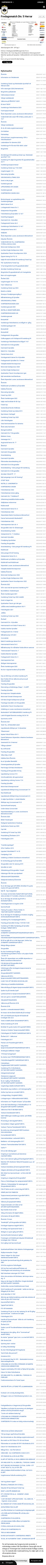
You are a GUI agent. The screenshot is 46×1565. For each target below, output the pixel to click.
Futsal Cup (4, 405)
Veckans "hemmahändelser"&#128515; (13, 1144)
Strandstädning (6, 455)
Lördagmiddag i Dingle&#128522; (12, 1095)
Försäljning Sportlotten (8, 540)
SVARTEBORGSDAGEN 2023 (10, 304)
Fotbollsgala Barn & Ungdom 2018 (12, 904)
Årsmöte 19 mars (6, 1219)
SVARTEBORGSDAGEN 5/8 (9, 313)
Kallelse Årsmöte (6, 389)
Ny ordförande (5, 749)
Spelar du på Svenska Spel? (10, 990)
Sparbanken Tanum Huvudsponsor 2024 (14, 253)
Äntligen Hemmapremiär (9, 663)
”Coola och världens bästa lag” (11, 1413)
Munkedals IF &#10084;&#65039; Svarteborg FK (16, 712)
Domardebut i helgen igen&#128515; (12, 1124)
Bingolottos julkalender (8, 92)
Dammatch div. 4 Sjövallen (9, 220)
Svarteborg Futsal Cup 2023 (10, 417)
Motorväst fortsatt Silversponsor (11, 696)
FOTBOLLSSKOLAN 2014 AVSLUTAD (12, 1526)
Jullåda (3, 613)
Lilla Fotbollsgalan (7, 420)
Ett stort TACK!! (5, 104)
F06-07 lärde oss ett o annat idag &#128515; (15, 1189)
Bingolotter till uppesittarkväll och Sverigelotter (16, 272)
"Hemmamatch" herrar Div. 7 (10, 651)
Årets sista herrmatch (8, 427)
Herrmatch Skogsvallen (8, 452)
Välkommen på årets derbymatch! (12, 1431)
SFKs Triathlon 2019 (7, 848)
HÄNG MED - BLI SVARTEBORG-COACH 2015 (15, 1453)
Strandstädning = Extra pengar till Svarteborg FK (16, 546)
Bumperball (4, 319)
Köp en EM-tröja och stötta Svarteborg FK (14, 676)
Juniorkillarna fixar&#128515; (10, 1198)
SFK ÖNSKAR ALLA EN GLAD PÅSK (12, 1456)
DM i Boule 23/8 (6, 1340)
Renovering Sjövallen (7, 174)
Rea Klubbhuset (6, 793)
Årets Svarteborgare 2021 (9, 594)
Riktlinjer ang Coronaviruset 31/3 (11, 802)
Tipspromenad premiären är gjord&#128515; (15, 1195)
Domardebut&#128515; (8, 1135)
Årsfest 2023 (5, 278)
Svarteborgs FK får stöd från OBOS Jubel (14, 145)
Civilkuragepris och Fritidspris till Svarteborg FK (16, 338)
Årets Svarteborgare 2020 (9, 666)
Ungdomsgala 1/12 (7, 171)
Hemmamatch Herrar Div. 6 (9, 509)
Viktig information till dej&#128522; (12, 1213)
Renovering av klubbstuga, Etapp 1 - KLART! (15, 687)
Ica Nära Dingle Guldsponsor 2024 (12, 250)
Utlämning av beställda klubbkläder (12, 984)
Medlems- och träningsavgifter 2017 (12, 1141)
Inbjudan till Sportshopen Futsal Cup (12, 1488)
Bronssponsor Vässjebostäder (11, 693)
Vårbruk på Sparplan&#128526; (11, 1202)
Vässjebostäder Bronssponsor (11, 364)
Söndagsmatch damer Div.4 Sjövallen (13, 357)
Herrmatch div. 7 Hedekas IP (10, 496)
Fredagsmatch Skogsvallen (10, 335)
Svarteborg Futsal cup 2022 (10, 616)
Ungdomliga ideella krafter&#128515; (13, 1086)
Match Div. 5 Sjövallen (8, 351)
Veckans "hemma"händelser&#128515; (13, 1127)
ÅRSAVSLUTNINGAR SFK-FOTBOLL (12, 1485)
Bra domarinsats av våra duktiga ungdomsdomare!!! (17, 1437)
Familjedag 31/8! (6, 854)
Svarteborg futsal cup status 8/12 (11, 411)
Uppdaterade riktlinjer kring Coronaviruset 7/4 (15, 790)
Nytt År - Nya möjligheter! (9, 891)
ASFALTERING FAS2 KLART (9, 1507)
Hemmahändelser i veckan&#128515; (13, 1138)
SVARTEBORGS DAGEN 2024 (10, 193)
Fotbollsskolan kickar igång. (10, 493)
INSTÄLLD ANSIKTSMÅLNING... (11, 310)
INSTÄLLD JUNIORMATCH (9, 483)
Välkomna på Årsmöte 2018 (10, 1003)
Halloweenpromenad (7, 95)
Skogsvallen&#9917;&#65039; (10, 973)
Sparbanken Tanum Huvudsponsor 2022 (14, 581)
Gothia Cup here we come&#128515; (12, 1092)
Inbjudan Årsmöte (6, 239)
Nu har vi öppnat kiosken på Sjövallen (13, 669)
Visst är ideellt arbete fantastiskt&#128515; (15, 1020)
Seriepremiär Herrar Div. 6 (9, 556)
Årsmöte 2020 (5, 816)
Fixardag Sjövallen (7, 690)
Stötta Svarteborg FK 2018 (9, 1024)
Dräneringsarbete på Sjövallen (10, 764)
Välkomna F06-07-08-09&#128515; (12, 1109)
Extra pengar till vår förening (10, 553)
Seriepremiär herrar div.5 (8, 229)
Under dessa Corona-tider (9, 808)
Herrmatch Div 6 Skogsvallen (10, 471)
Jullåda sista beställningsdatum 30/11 (13, 606)
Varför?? (3, 1148)
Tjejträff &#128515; (7, 1305)
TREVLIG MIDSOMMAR (8, 1532)
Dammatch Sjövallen (7, 348)
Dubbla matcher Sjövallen (9, 628)
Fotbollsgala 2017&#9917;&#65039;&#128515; (16, 1033)
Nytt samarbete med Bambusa (10, 376)
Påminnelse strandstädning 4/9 (11, 461)
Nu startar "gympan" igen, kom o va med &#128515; (17, 1337)
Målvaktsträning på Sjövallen (10, 297)
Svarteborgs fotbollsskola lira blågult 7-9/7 (15, 341)
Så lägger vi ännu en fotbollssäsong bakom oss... (17, 1396)
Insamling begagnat (7, 217)
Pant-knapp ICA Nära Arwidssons (11, 767)
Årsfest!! (3, 619)
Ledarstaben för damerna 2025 (11, 142)
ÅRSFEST (4, 446)
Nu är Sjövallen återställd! (9, 761)
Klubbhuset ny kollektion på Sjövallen (13, 386)
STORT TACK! (5, 480)
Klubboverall (5, 505)
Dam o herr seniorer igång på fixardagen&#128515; (17, 1159)
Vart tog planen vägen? (8, 1481)
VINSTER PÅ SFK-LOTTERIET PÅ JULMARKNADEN (16, 1386)
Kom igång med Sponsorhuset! (11, 1243)
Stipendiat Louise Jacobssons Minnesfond (15, 565)
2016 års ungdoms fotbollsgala (11, 1265)
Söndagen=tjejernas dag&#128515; (12, 1225)
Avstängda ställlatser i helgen (10, 1051)
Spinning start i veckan (8, 1343)
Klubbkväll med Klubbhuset (10, 562)
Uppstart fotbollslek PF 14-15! (10, 851)
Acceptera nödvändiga (19, 1561)
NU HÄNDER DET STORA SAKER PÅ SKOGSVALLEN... (18, 1504)
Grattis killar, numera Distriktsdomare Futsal (15, 1286)
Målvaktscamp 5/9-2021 (8, 635)
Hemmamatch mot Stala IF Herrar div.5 (13, 625)
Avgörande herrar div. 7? (8, 442)
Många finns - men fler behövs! (11, 1450)
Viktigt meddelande (7, 125)
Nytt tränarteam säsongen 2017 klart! (12, 1273)
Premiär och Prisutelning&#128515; (12, 1043)
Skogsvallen (5, 948)
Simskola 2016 (5, 1356)
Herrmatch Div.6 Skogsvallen (10, 464)
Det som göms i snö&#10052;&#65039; (13, 997)
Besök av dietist (6, 291)
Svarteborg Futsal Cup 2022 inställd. (12, 597)
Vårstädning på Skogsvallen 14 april (12, 870)
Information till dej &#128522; (10, 1216)
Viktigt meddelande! (7, 98)
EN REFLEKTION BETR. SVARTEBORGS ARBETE (16, 1536)
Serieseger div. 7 (6, 439)
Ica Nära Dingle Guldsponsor (10, 370)
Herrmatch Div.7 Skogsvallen (10, 433)
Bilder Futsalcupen (7, 820)
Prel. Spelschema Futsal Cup (10, 263)
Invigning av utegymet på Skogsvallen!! (13, 1178)
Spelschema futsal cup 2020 (10, 826)
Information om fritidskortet (10, 77)
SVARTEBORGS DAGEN (8, 487)
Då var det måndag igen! (9, 1151)
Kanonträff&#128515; (8, 1302)
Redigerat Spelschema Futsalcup (11, 823)
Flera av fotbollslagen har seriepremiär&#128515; (16, 1181)
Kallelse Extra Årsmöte (8, 758)
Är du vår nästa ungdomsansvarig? (12, 128)
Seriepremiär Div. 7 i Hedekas (10, 534)
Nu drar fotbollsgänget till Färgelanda (13, 1350)
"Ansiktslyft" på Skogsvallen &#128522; (13, 1222)
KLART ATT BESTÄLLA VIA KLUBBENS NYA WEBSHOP (18, 1459)
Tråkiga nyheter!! (6, 745)
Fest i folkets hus (6, 285)
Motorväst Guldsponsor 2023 (10, 367)
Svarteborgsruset (6, 184)
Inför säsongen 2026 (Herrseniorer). (12, 88)
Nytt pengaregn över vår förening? (12, 477)
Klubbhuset (4, 550)
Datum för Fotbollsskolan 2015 (11, 1447)
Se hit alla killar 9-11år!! (8, 1294)
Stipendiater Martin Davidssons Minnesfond (15, 515)
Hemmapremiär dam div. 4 (9, 524)
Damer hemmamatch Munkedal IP (11, 518)
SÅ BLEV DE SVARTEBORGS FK (11, 1529)
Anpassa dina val (8, 1556)
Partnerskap (5, 134)
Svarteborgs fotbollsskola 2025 (11, 107)
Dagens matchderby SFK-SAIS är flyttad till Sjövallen (17, 1369)
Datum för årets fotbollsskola (10, 1372)
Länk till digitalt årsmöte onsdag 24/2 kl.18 (14, 715)
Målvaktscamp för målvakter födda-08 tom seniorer (17, 647)
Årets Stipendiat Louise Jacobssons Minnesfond (17, 114)
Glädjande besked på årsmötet (11, 880)
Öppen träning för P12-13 (9, 256)
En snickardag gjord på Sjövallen (11, 861)
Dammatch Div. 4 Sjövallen (9, 622)
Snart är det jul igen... (7, 180)
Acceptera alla (36, 1561)
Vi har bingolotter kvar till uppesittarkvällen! (14, 266)
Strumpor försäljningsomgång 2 (11, 294)
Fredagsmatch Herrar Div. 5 (9, 657)
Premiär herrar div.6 (7, 354)
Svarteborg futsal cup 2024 (9, 288)
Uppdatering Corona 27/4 (9, 774)
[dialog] (23, 1552)
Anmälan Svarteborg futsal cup (11, 269)
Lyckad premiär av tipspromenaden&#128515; (15, 994)
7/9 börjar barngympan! (8, 1054)
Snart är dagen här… (7, 600)
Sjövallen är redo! (6, 867)
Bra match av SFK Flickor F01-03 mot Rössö (15, 1440)
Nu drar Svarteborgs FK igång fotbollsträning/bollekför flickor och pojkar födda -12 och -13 (17, 953)
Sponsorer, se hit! (6, 718)
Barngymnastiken (6, 430)
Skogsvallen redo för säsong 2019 (12, 864)
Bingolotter (4, 149)
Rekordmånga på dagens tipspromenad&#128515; (17, 987)
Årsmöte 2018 (5, 1006)
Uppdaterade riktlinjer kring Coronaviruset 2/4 (15, 796)
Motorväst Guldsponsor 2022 (10, 575)
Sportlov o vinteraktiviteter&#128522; (13, 1009)
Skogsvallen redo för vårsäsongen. (12, 528)
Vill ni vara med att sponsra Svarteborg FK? (14, 587)
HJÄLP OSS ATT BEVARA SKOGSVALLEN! (14, 981)
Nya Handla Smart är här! (9, 1210)
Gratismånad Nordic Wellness (10, 408)
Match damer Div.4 (7, 204)
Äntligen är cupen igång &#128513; (12, 1232)
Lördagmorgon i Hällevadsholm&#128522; (14, 1098)
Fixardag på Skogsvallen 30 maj (11, 771)
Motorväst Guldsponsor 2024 (10, 247)
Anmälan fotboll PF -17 (8, 474)
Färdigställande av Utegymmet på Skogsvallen (16, 1405)
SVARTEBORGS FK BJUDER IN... (11, 1518)
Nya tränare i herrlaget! (8, 414)
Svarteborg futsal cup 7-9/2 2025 (11, 168)
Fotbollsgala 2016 (7, 1316)
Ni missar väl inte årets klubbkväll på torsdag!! (15, 1012)
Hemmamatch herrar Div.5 (9, 644)
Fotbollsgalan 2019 (7, 839)
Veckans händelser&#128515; (10, 1113)
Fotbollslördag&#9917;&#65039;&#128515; (15, 1060)
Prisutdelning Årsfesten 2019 (10, 835)
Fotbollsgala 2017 (7, 1039)
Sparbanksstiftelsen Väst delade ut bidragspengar (17, 1249)
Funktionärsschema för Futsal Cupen (13, 1380)
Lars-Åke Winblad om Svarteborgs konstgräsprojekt (18, 1510)
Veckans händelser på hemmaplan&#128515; (15, 1167)
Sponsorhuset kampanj (8, 805)
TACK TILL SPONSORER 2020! (10, 725)
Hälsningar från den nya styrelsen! (12, 873)
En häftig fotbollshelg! (8, 1347)
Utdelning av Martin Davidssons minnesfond (15, 857)
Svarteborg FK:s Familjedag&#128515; (13, 920)
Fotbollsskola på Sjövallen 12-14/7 (12, 214)
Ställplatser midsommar (8, 502)
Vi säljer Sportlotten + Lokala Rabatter (13, 799)
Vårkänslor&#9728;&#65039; (10, 876)
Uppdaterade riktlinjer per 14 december (13, 728)
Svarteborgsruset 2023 (8, 307)
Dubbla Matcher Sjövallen (9, 654)
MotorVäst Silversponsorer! (10, 786)
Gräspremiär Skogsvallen (9, 210)
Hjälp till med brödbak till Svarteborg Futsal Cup (16, 259)
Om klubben (5, 131)
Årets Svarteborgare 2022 (9, 398)
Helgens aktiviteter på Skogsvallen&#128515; (15, 1170)
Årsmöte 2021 (5, 722)
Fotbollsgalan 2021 (7, 610)
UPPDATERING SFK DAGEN (9, 187)
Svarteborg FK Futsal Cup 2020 (11, 832)
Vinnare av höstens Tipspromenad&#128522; (15, 1030)
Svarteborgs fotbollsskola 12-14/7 (12, 226)
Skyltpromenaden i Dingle (9, 1252)
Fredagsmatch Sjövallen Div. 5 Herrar (12, 360)
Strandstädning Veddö (8, 531)
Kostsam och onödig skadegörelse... (13, 1393)
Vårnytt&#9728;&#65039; (9, 1000)
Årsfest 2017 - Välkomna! (9, 1036)
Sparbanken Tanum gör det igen (11, 603)
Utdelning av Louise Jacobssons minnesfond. (16, 709)
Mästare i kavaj (5, 436)
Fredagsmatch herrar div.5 (9, 223)
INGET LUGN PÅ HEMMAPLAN (10, 1491)
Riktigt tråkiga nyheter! (8, 945)
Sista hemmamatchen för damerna (12, 423)
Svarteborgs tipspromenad (9, 165)
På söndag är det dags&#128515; (11, 1121)
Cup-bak (3, 829)
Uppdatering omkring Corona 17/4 (12, 780)
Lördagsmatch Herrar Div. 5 (9, 207)
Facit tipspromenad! (7, 111)
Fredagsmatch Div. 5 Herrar (16, 16)
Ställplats (4, 233)
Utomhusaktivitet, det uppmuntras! (12, 777)
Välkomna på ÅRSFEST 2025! (10, 101)
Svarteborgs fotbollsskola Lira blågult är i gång (16, 323)
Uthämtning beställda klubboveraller (12, 499)
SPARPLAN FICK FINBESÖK (9, 1192)
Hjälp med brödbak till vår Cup (10, 401)
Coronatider (4, 638)
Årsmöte (3, 74)
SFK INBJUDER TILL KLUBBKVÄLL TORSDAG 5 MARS (18, 1462)
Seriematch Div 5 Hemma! (9, 742)
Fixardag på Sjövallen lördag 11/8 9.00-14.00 (15, 923)
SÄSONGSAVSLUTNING (8, 300)
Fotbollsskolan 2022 (7, 490)
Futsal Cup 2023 (6, 395)
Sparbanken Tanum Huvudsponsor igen (13, 373)
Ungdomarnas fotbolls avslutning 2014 (13, 1475)
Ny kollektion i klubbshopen (10, 591)
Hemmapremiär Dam (7, 660)
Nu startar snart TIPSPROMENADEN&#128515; (15, 1057)
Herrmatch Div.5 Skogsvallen (10, 345)
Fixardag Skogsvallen (8, 543)
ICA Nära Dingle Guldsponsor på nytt (12, 700)
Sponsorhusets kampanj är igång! (12, 1235)
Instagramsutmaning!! (8, 1073)
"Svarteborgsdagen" (7, 845)
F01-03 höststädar (7, 1308)
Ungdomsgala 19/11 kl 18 (9, 282)
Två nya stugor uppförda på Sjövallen (13, 1434)
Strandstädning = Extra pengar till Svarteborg (15, 468)
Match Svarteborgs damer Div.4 (11, 641)
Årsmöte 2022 (5, 584)
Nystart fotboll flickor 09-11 (10, 734)
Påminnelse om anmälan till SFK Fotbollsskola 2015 (17, 1443)
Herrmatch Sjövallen (7, 537)
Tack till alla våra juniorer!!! (9, 1353)
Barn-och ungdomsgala (8, 275)
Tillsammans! (5, 731)
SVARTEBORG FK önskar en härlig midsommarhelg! (17, 1421)
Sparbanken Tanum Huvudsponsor (12, 706)
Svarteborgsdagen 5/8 (8, 326)
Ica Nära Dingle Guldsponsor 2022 (12, 578)
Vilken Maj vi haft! (6, 755)
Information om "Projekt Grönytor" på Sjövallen (16, 1101)
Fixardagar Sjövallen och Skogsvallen (13, 703)
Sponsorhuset (5, 907)
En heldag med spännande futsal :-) (12, 1229)
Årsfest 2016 (5, 1324)
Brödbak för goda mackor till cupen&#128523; (16, 1027)
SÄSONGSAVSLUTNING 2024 (10, 177)
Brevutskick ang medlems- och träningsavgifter (16, 1089)
